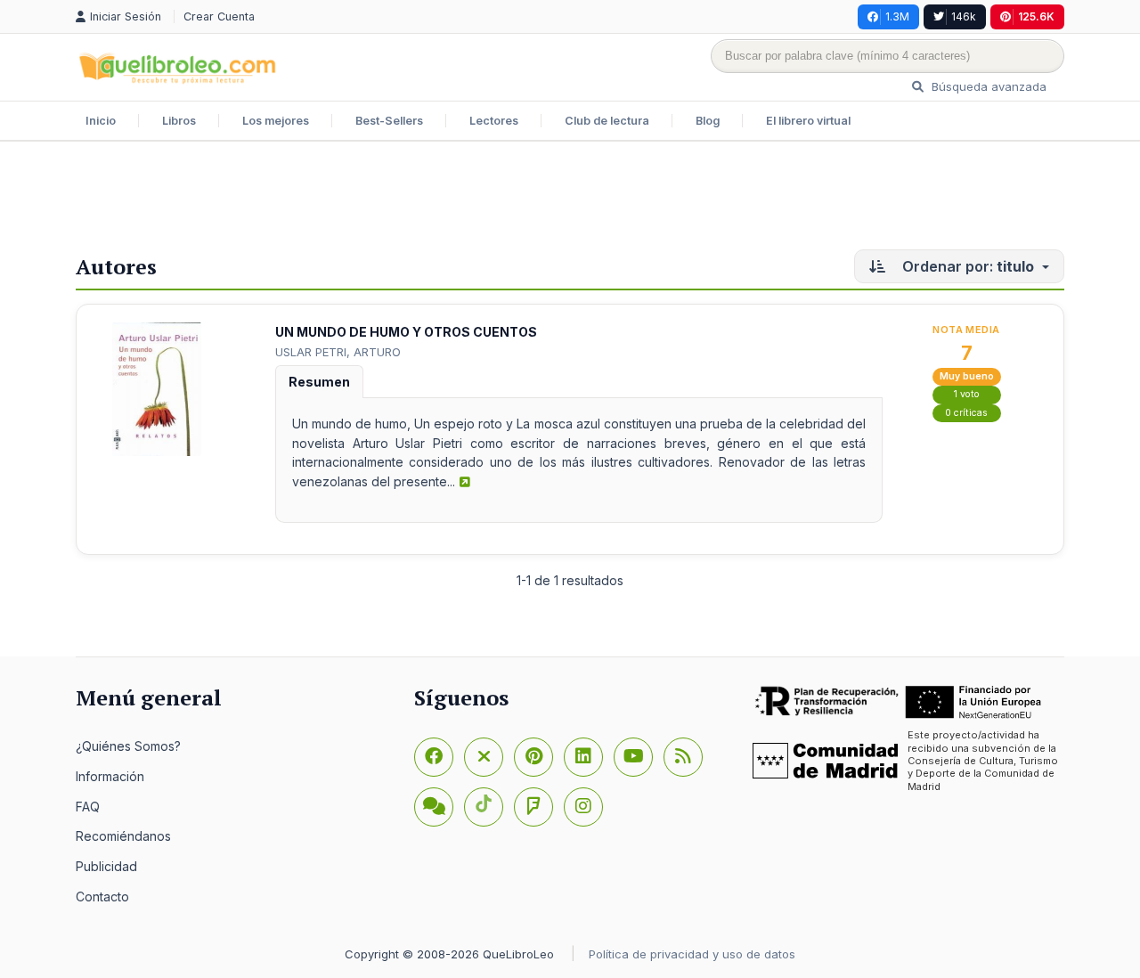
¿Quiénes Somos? (128, 746)
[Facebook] (433, 757)
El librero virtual (808, 120)
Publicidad (106, 866)
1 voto (967, 394)
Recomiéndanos (123, 836)
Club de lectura (607, 120)
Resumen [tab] (319, 381)
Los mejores (275, 120)
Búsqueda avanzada (987, 86)
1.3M (897, 16)
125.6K (1036, 16)
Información (110, 776)
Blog (708, 120)
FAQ (88, 806)
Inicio (101, 120)
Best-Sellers (389, 120)
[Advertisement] (570, 199)
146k (963, 16)
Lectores (493, 120)
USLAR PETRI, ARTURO (338, 352)
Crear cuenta (219, 16)
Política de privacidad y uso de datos (692, 954)
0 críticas (966, 413)
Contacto (102, 896)
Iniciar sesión (127, 16)
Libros (179, 120)
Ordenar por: (966, 266)
